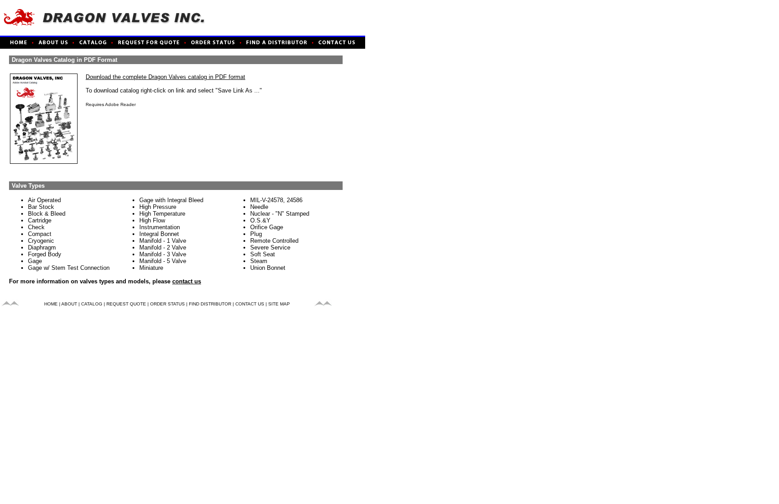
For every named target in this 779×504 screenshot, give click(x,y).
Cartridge (39, 220)
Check (36, 227)
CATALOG (91, 303)
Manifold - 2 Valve (162, 247)
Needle (259, 206)
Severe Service (270, 247)
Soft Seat (262, 254)
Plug (256, 234)
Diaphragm (42, 247)
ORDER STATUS (167, 303)
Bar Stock (41, 206)
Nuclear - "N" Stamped (279, 213)
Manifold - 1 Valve (162, 240)
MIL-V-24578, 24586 (276, 200)
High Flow (152, 220)
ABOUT (69, 303)
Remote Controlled (274, 240)
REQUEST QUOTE (126, 303)
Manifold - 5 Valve (162, 261)
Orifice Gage (266, 227)
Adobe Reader (120, 104)
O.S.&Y (260, 220)
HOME (51, 303)
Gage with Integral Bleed (171, 200)
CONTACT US (249, 303)
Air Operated (44, 200)
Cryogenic (41, 240)
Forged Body (44, 254)
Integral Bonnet (159, 234)
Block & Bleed (46, 213)
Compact (39, 234)
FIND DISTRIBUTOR (210, 303)
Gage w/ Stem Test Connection (69, 267)
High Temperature (162, 213)
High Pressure (157, 206)
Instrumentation (159, 227)
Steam (258, 261)
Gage (35, 261)
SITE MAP (279, 303)
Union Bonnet (267, 267)
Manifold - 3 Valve (162, 254)
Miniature (151, 267)
